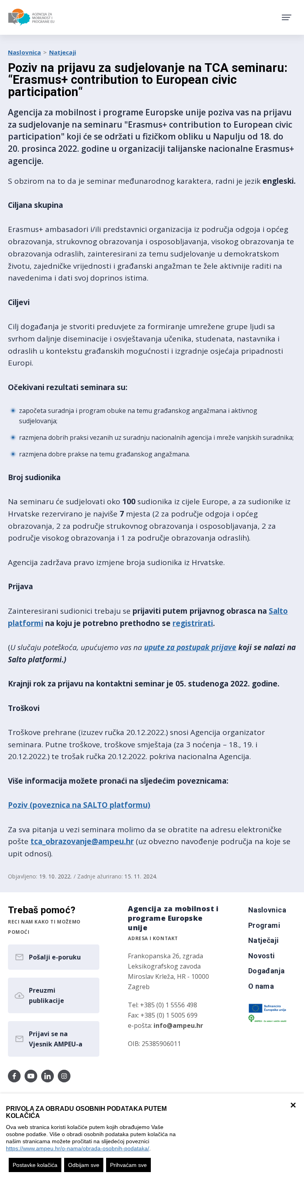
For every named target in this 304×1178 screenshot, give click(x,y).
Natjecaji (62, 52)
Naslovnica (24, 52)
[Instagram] (64, 1076)
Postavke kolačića (35, 1165)
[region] (152, 1135)
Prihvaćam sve (128, 1165)
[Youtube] (31, 1076)
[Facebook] (14, 1076)
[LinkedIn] (47, 1076)
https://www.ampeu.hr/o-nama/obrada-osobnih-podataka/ (77, 1148)
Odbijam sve (83, 1165)
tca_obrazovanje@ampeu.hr (82, 841)
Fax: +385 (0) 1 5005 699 (163, 1015)
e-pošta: (165, 1025)
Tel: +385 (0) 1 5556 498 (162, 1005)
